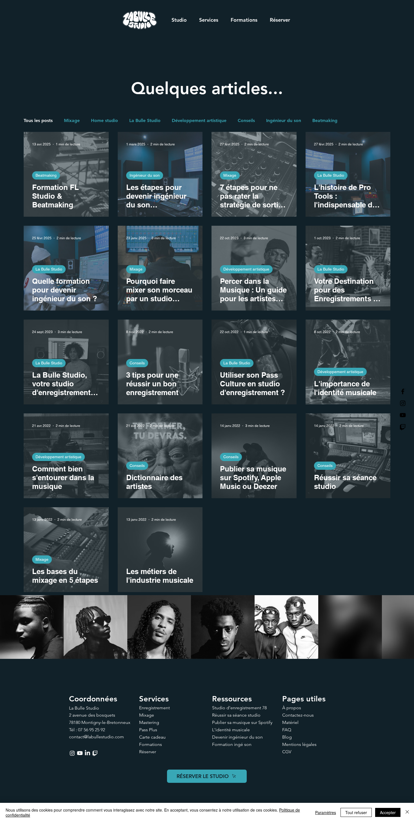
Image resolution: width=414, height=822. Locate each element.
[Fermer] (407, 812)
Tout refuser (356, 812)
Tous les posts (38, 120)
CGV (286, 751)
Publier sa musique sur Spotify (242, 722)
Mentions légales (299, 744)
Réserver (147, 751)
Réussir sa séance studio (236, 715)
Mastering (149, 722)
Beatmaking (324, 120)
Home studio (104, 120)
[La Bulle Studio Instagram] (402, 403)
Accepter (388, 812)
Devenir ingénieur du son (237, 737)
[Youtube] (80, 753)
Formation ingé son (231, 744)
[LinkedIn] (87, 753)
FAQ (286, 729)
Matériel (290, 722)
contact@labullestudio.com (96, 736)
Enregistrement (154, 707)
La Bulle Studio (145, 120)
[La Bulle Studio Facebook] (402, 391)
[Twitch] (402, 427)
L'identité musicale (231, 729)
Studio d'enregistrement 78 (239, 707)
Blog (287, 737)
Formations (150, 744)
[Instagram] (72, 753)
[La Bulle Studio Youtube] (402, 415)
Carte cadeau (152, 737)
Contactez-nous (298, 715)
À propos (291, 707)
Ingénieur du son (283, 120)
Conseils (246, 120)
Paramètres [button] (325, 812)
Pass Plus (148, 729)
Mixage (72, 120)
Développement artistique (199, 120)
